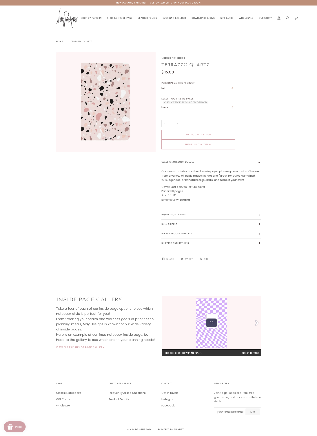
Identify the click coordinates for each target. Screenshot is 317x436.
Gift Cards (63, 399)
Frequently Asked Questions (127, 393)
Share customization (198, 144)
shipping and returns (175, 243)
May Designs (137, 429)
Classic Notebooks (68, 393)
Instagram (168, 399)
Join (252, 411)
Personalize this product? (178, 83)
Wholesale (63, 405)
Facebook (168, 405)
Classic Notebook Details (177, 162)
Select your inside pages (184, 100)
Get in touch (169, 393)
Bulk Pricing (169, 224)
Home (59, 41)
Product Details (119, 399)
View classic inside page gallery (80, 347)
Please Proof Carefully (176, 233)
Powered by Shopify (171, 429)
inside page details (173, 214)
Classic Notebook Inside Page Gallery (185, 102)
